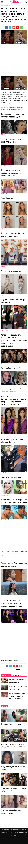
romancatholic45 (4, 435)
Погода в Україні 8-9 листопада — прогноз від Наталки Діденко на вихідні (18, 688)
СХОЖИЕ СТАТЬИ (6, 675)
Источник (3, 625)
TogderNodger (4, 165)
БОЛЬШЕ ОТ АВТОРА (16, 675)
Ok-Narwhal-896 (4, 386)
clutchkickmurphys (5, 495)
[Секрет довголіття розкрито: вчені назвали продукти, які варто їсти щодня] (4, 680)
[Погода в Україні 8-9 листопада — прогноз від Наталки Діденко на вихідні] (4, 687)
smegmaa (3, 266)
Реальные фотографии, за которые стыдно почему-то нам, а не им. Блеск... (13, 790)
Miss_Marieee (4, 363)
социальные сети (8, 660)
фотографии (16, 660)
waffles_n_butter (4, 330)
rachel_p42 (3, 472)
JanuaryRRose (4, 596)
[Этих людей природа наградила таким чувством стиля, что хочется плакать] (14, 735)
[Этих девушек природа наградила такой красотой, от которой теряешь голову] (14, 757)
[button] (26, 2)
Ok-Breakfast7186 (5, 519)
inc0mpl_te (3, 228)
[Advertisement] (14, 60)
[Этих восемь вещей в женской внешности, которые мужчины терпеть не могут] (14, 801)
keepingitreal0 (4, 295)
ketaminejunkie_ (4, 193)
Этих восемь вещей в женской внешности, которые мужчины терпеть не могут (12, 812)
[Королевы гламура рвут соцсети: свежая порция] (14, 715)
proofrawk (3, 134)
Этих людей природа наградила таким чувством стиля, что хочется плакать (13, 746)
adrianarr (3, 624)
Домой (2, 5)
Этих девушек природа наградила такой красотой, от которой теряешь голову (14, 768)
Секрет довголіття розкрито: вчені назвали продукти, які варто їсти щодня (17, 681)
